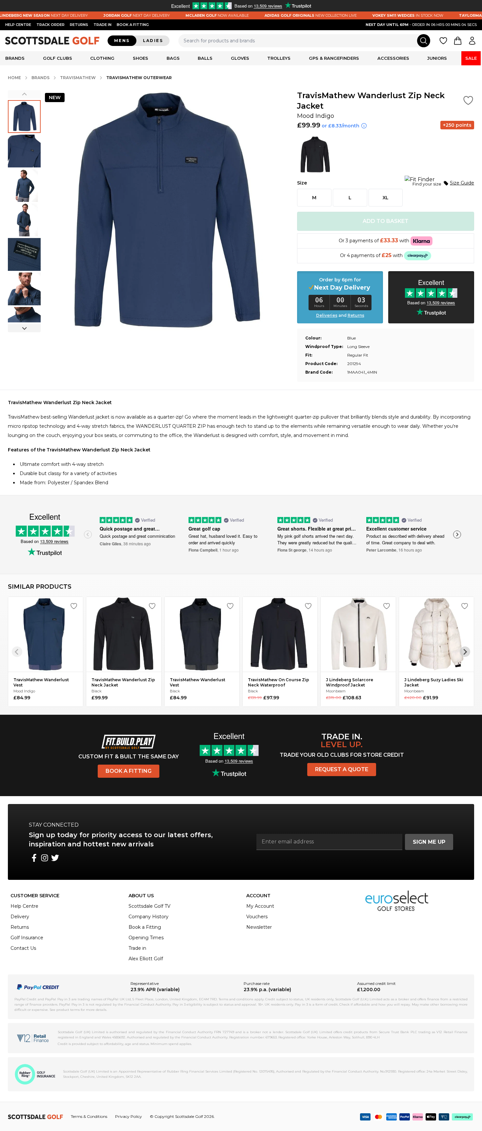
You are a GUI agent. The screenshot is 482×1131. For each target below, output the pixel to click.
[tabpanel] (241, 442)
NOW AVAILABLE (198, 15)
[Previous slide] (24, 94)
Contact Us (23, 948)
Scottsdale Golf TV (150, 906)
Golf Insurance (26, 938)
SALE (471, 58)
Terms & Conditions (89, 1116)
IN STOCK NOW (388, 15)
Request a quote (341, 769)
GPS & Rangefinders (334, 58)
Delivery (19, 917)
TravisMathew (78, 77)
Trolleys (279, 58)
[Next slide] (24, 328)
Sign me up (429, 842)
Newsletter (259, 927)
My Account (260, 906)
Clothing (102, 58)
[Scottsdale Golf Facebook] (34, 858)
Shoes (140, 58)
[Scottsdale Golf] (52, 40)
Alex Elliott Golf (146, 959)
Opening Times (146, 938)
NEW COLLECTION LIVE (291, 15)
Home (14, 77)
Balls (205, 58)
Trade (102, 24)
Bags (173, 58)
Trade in (137, 948)
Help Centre (24, 906)
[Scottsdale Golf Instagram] (45, 858)
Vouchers (257, 917)
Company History (149, 917)
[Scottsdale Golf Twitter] (55, 858)
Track (50, 24)
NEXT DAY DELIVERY (117, 15)
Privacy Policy (128, 1116)
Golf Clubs (57, 58)
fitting (133, 24)
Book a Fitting (128, 771)
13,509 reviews (54, 541)
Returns (79, 24)
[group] (24, 116)
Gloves (240, 58)
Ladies (153, 40)
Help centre (18, 24)
